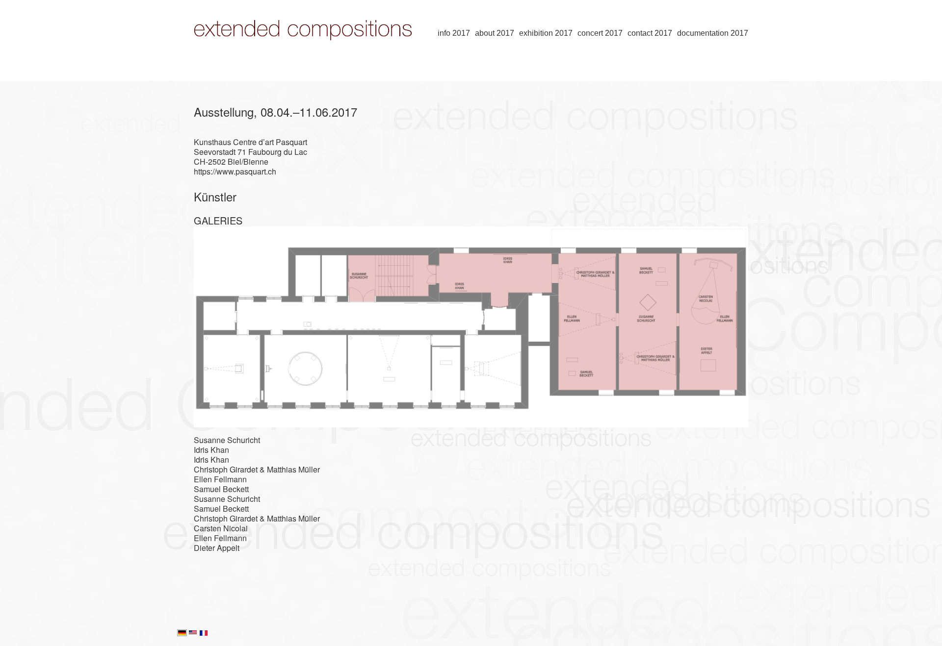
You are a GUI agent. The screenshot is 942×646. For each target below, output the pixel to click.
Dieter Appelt (216, 547)
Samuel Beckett (221, 489)
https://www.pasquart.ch (235, 171)
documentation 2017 (712, 33)
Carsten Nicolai (221, 528)
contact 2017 (650, 33)
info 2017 (454, 33)
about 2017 (494, 33)
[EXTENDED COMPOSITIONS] (306, 57)
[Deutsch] (182, 633)
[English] (192, 633)
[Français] (203, 633)
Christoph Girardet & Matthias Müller (257, 469)
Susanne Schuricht (227, 440)
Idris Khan (211, 449)
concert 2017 (600, 33)
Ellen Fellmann (220, 479)
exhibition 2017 (546, 33)
